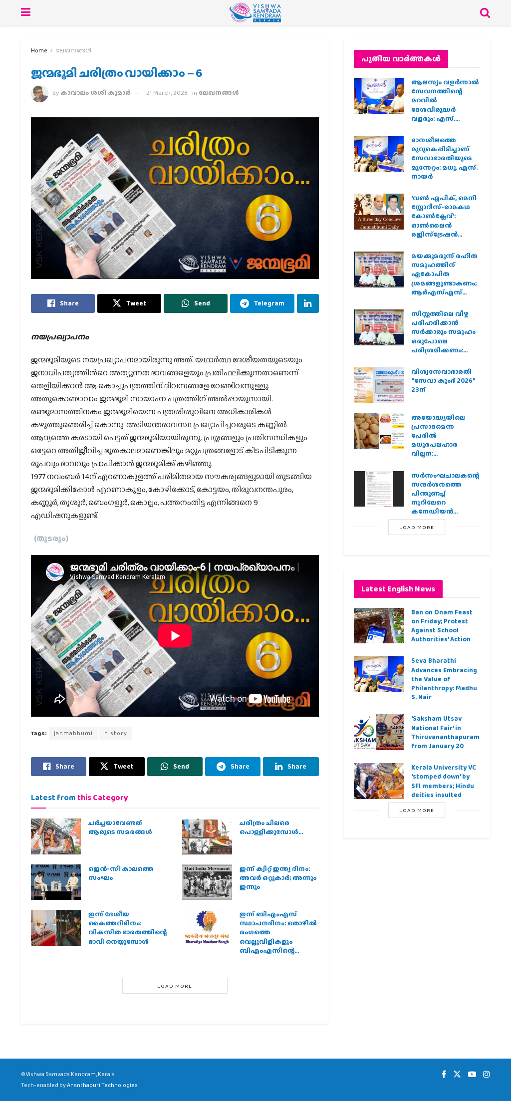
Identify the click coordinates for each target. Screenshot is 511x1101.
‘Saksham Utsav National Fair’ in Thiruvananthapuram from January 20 (445, 732)
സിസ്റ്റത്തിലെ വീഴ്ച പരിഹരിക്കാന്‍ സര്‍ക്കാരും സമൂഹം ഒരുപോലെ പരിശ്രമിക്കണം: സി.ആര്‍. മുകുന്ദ (443, 336)
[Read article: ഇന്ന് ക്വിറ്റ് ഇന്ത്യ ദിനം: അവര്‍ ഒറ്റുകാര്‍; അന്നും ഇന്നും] (207, 882)
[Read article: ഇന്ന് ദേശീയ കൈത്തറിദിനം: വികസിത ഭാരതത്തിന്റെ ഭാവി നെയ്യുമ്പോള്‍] (56, 928)
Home (39, 50)
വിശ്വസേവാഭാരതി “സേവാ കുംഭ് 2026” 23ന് (443, 380)
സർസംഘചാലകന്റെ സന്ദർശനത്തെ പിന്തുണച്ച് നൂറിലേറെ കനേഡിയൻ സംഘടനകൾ (445, 498)
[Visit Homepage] (255, 12)
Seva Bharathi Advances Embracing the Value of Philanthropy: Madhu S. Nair (444, 679)
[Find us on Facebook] (444, 1074)
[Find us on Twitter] (457, 1074)
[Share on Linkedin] (308, 303)
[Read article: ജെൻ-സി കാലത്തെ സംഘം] (56, 882)
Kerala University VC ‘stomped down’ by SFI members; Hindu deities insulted (443, 781)
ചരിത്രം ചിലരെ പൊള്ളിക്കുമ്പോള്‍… (271, 827)
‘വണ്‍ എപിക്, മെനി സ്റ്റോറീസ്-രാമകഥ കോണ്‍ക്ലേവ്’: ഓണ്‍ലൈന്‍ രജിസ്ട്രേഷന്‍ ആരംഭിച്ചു (444, 220)
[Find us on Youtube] (472, 1074)
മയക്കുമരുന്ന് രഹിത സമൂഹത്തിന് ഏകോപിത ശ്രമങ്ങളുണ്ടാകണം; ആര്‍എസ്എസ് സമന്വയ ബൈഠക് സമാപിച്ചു (444, 283)
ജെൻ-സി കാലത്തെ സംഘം (121, 873)
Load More (174, 986)
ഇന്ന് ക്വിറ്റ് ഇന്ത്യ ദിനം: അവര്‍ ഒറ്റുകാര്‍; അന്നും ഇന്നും (278, 877)
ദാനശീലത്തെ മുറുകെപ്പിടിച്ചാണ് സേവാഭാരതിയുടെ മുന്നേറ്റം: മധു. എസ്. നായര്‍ (444, 158)
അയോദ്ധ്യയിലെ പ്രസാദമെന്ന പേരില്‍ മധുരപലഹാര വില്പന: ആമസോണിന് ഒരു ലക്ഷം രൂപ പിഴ (442, 445)
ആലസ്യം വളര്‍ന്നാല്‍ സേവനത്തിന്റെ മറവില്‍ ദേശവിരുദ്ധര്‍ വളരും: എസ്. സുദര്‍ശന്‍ (445, 104)
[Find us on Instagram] (486, 1074)
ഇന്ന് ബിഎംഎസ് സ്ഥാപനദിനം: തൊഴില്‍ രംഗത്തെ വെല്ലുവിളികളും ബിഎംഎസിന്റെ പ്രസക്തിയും (278, 936)
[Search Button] (485, 12)
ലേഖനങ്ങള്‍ (73, 50)
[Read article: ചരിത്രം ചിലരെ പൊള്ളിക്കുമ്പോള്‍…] (207, 836)
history (115, 733)
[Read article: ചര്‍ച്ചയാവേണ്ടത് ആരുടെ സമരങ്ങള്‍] (56, 836)
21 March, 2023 (167, 92)
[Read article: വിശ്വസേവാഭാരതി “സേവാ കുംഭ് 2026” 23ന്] (379, 385)
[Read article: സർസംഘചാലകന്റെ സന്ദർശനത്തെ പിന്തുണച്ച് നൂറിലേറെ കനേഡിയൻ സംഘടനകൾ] (379, 489)
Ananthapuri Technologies (102, 1085)
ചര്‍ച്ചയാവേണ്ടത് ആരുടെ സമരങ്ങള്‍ (120, 827)
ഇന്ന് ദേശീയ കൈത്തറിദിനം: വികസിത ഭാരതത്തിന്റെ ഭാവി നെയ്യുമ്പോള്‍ (127, 927)
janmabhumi (73, 733)
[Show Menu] (25, 12)
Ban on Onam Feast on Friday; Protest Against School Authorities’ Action (442, 625)
